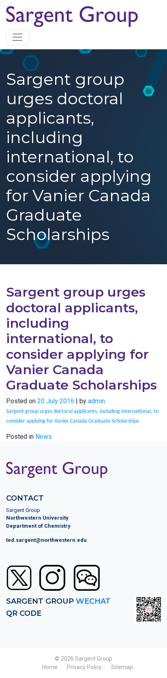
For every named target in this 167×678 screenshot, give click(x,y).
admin (96, 401)
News (43, 436)
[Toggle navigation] (17, 37)
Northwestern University (37, 518)
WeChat (93, 601)
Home (50, 667)
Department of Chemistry (38, 526)
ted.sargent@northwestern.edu (46, 540)
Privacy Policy (84, 667)
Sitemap (122, 667)
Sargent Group (93, 658)
